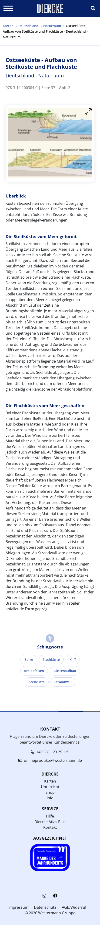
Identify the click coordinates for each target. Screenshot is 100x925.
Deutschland (28, 26)
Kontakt (50, 827)
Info (50, 797)
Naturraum (52, 26)
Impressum (18, 907)
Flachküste (51, 659)
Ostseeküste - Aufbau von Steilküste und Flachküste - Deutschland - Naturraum (45, 31)
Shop (50, 792)
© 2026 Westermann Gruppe (50, 912)
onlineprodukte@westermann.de (53, 760)
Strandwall (62, 682)
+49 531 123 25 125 (52, 752)
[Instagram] (44, 896)
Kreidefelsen (34, 671)
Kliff (73, 659)
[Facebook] (55, 896)
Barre (28, 659)
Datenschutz (45, 907)
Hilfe (50, 816)
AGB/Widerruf (74, 907)
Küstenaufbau (65, 671)
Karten (8, 26)
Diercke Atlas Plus (50, 821)
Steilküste (37, 682)
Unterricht (50, 786)
